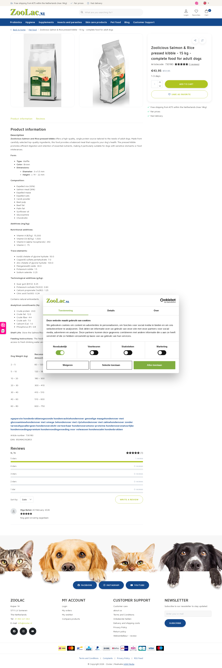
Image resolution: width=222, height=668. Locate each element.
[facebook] (14, 631)
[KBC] (89, 648)
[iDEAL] (62, 648)
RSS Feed (138, 658)
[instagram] (23, 631)
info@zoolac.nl (25, 623)
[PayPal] (97, 648)
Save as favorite (181, 94)
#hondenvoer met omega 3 (40, 422)
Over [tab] (156, 310)
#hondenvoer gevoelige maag (86, 418)
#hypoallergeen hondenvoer (34, 425)
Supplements (46, 22)
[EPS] (133, 648)
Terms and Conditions (88, 658)
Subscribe (175, 623)
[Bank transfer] (106, 648)
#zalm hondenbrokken (110, 429)
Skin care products (96, 22)
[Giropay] (124, 648)
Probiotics (16, 22)
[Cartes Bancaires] (142, 648)
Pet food (116, 22)
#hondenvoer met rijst (69, 422)
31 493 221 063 (22, 619)
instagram (112, 585)
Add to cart (186, 84)
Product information (21, 118)
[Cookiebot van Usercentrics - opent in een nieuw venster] (162, 300)
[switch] (94, 352)
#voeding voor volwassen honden (78, 429)
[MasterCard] (71, 648)
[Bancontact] (80, 648)
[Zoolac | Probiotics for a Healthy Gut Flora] (28, 12)
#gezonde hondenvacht (55, 418)
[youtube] (32, 631)
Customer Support (143, 22)
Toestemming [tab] (65, 310)
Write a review (129, 499)
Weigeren (68, 365)
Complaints (108, 658)
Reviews (40, 118)
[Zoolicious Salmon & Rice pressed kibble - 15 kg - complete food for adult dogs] (42, 70)
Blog (127, 22)
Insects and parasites (69, 22)
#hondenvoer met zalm (95, 422)
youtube (139, 585)
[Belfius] (115, 648)
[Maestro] (160, 648)
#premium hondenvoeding (44, 429)
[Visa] (151, 648)
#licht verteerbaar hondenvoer (68, 425)
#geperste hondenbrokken (26, 418)
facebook (86, 585)
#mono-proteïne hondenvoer (103, 425)
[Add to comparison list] (202, 40)
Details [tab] (111, 310)
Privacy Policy (123, 658)
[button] (195, 40)
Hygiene (30, 22)
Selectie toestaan (111, 365)
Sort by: (14, 499)
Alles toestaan (154, 365)
